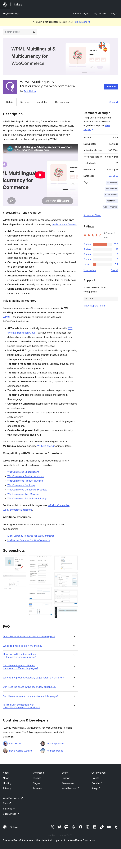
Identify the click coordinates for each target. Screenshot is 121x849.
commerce (112, 183)
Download (111, 86)
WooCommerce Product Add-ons (25, 476)
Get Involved (98, 772)
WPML (6, 316)
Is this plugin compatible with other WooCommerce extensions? (21, 706)
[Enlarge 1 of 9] (22, 559)
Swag (95, 788)
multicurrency (111, 195)
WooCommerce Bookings (21, 485)
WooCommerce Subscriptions (23, 471)
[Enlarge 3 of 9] (48, 559)
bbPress (9, 808)
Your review (90, 270)
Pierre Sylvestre (55, 743)
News (6, 778)
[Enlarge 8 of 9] (73, 592)
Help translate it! (82, 22)
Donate (97, 783)
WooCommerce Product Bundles (25, 480)
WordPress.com (13, 798)
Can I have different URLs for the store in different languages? (20, 667)
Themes (36, 778)
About (6, 772)
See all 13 (113, 176)
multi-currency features (64, 224)
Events (95, 778)
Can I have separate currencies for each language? (30, 696)
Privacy (7, 788)
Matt (7, 803)
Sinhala (14, 827)
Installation (42, 102)
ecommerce (111, 189)
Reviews (25, 102)
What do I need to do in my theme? (22, 645)
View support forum (94, 305)
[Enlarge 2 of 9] (22, 579)
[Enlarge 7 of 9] (73, 576)
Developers (68, 783)
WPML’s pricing (45, 445)
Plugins (36, 783)
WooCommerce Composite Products (27, 489)
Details (9, 102)
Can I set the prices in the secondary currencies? (29, 687)
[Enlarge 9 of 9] (73, 610)
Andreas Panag (55, 750)
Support (113, 102)
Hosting (7, 783)
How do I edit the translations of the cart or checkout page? (19, 655)
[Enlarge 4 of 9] (48, 591)
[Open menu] (116, 4)
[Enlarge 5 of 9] (48, 606)
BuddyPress (11, 813)
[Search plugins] (34, 32)
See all (114, 270)
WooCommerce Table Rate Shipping (26, 498)
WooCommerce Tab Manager (23, 494)
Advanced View (92, 215)
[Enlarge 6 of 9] (73, 559)
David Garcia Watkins (20, 750)
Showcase (38, 772)
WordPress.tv (71, 788)
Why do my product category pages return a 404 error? (33, 677)
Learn (65, 772)
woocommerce (110, 207)
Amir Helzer (30, 91)
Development (62, 102)
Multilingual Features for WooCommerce (28, 540)
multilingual (112, 201)
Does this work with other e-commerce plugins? (29, 636)
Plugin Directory (11, 13)
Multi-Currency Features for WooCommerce (30, 535)
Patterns (37, 788)
